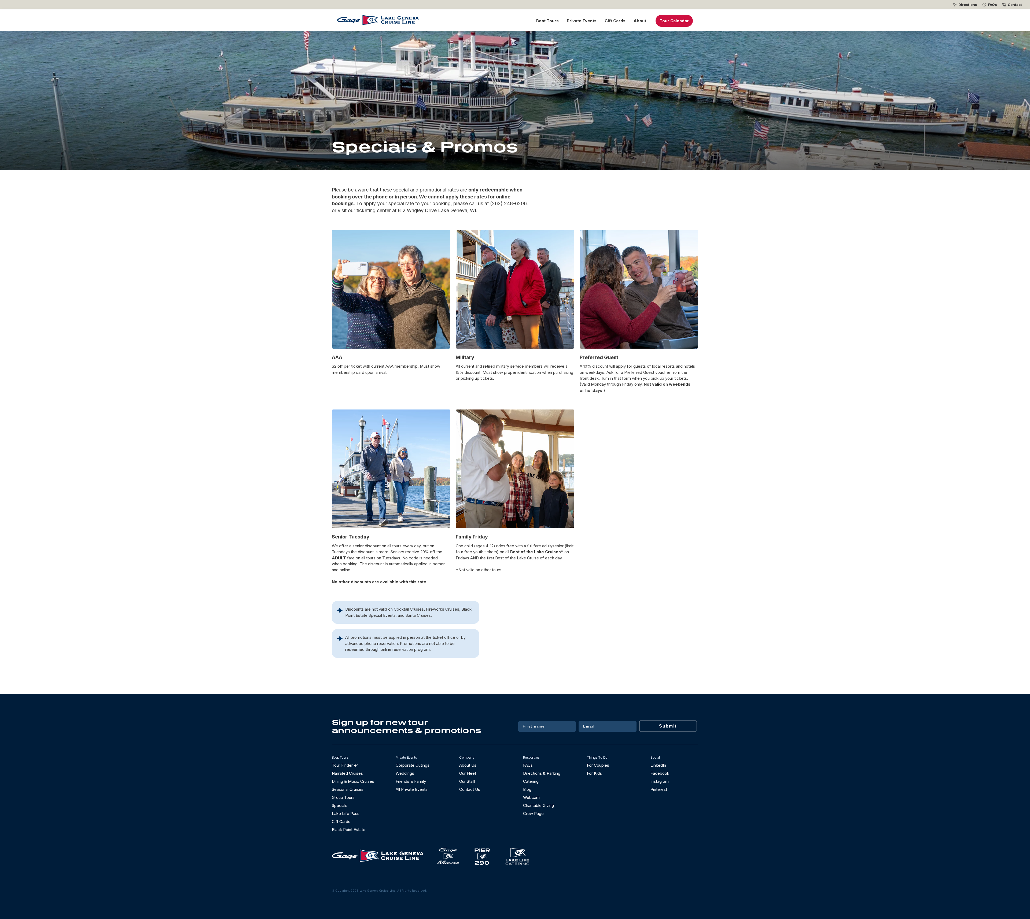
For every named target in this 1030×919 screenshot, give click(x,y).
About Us (467, 765)
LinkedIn (658, 765)
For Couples (598, 765)
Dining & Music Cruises (353, 781)
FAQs (992, 4)
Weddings (405, 773)
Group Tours (343, 797)
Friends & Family (411, 781)
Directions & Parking (541, 773)
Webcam (531, 797)
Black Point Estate (348, 830)
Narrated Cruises (347, 773)
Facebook (659, 773)
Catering (531, 781)
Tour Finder (342, 765)
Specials (339, 805)
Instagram (659, 781)
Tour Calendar (674, 20)
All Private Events (412, 789)
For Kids (594, 773)
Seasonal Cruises (347, 789)
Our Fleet (467, 773)
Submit (668, 726)
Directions (967, 4)
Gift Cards (615, 20)
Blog (527, 789)
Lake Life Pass (345, 813)
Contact (1015, 4)
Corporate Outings (412, 765)
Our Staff (467, 781)
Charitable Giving (538, 805)
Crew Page (533, 813)
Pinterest (658, 789)
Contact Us (469, 789)
